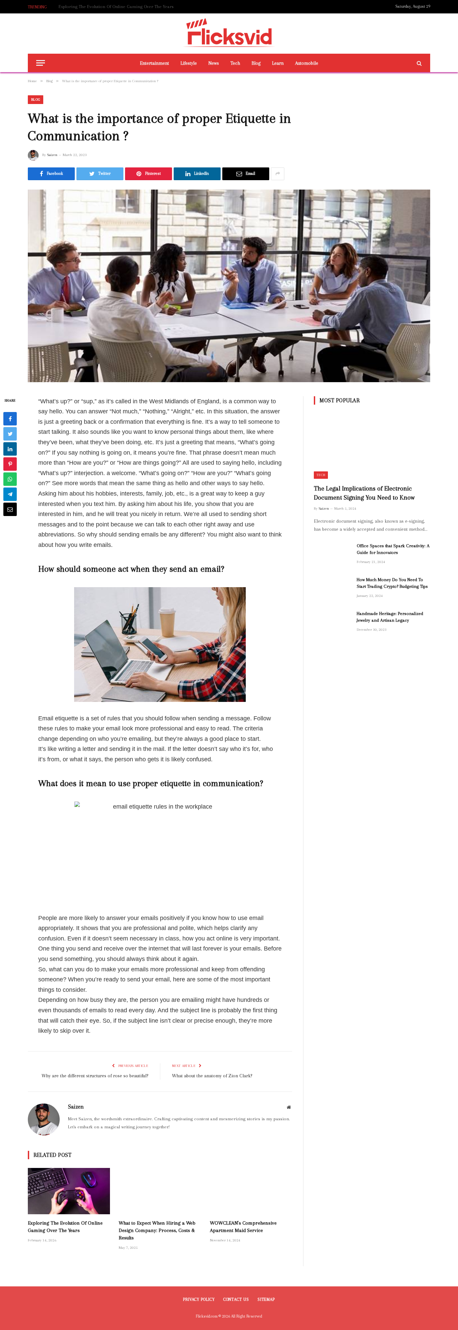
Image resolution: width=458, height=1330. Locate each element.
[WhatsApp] (10, 478)
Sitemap (266, 1299)
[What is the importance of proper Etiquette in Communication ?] (229, 286)
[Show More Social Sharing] (277, 173)
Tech (235, 63)
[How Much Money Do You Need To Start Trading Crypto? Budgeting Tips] (332, 588)
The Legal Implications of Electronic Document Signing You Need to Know (364, 493)
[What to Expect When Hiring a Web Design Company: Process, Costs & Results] (160, 1191)
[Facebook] (10, 418)
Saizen (52, 155)
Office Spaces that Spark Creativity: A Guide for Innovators (393, 549)
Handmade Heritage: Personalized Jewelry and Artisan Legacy (390, 617)
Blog (256, 63)
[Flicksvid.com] (229, 33)
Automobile (306, 63)
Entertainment (154, 63)
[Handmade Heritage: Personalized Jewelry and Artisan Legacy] (332, 622)
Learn (278, 63)
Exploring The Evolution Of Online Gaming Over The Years (65, 1226)
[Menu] (40, 62)
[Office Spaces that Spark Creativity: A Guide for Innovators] (332, 554)
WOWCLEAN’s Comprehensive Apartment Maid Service (243, 1226)
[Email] (10, 509)
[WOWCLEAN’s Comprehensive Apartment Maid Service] (251, 1191)
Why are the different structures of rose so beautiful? (95, 1075)
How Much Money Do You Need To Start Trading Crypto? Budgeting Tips (392, 583)
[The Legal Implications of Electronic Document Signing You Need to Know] (372, 446)
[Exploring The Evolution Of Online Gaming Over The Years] (69, 1191)
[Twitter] (10, 433)
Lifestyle (188, 63)
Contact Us (236, 1299)
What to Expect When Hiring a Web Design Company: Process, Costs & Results (134, 6)
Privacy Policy (199, 1299)
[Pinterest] (10, 463)
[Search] (418, 62)
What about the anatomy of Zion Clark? (212, 1075)
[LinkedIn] (10, 448)
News (213, 63)
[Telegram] (10, 494)
